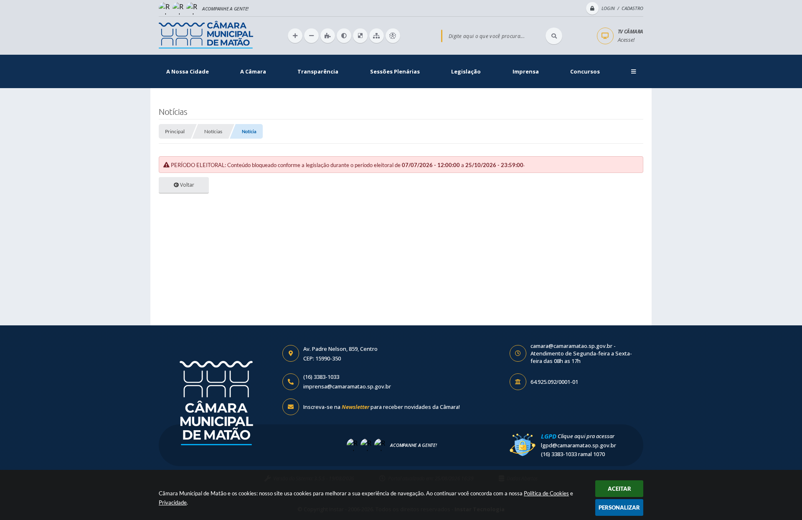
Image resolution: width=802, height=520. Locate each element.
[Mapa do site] (376, 35)
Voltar (186, 184)
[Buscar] (554, 36)
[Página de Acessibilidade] (393, 35)
